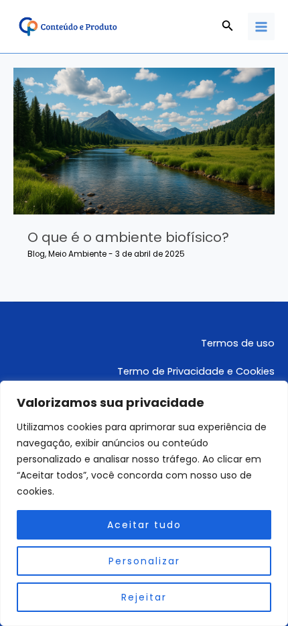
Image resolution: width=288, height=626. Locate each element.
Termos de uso (238, 343)
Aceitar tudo (144, 524)
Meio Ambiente (77, 254)
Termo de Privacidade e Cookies (196, 371)
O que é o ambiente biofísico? (128, 237)
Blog (36, 254)
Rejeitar (144, 597)
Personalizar (144, 561)
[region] (144, 503)
